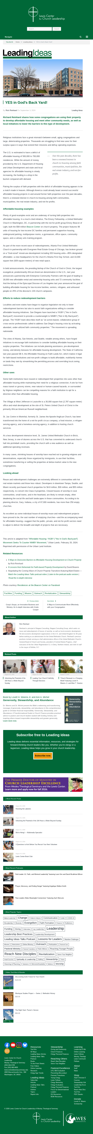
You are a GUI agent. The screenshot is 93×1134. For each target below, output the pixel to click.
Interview (26, 929)
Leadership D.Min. (80, 1049)
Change (22, 917)
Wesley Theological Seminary (14, 1063)
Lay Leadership (38, 929)
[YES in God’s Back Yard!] (43, 78)
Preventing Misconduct (59, 1073)
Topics (33, 1092)
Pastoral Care (64, 944)
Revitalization (51, 593)
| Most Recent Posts (13, 799)
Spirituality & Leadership (25, 959)
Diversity (19, 923)
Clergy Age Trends (37, 1073)
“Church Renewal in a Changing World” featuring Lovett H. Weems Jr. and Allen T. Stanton (71, 680)
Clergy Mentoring (57, 1082)
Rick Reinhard (11, 110)
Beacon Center (33, 227)
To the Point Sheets (37, 1063)
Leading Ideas (77, 110)
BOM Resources (56, 1097)
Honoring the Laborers (23, 809)
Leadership (55, 928)
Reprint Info (35, 1094)
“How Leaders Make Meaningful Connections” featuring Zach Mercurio (39, 898)
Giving (18, 929)
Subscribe (34, 1080)
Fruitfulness (68, 923)
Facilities (8, 593)
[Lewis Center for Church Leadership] (46, 14)
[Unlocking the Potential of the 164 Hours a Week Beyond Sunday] (15, 667)
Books (33, 1061)
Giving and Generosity (58, 1049)
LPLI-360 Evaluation (58, 1071)
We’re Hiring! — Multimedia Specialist (29, 832)
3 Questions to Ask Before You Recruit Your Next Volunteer (36, 844)
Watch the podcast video (27, 574)
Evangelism (30, 922)
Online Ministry (28, 944)
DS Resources (56, 1094)
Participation (53, 944)
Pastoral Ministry (12, 949)
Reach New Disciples (20, 954)
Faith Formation (47, 923)
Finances (59, 923)
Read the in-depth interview (20, 578)
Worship (60, 964)
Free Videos (35, 1066)
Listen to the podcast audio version (63, 574)
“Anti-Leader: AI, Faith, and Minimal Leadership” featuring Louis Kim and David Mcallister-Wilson (48, 874)
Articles (33, 1082)
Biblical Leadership (9, 918)
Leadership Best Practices (18, 934)
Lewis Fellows (56, 1080)
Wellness (50, 964)
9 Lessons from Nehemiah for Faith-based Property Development (36, 567)
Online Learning (36, 1068)
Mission (28, 593)
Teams (63, 959)
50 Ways (34, 1052)
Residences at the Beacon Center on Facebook (38, 585)
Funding (18, 593)
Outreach (38, 593)
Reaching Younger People (61, 949)
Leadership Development (44, 934)
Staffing (40, 959)
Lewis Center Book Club (24, 856)
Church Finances (57, 1052)
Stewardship (64, 593)
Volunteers (26, 964)
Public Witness (42, 949)
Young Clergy (55, 1078)
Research (34, 1071)
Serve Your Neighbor (64, 954)
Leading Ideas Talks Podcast (19, 939)
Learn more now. (10, 721)
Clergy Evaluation (57, 1085)
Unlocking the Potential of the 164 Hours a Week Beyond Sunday (15, 680)
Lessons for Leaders (50, 939)
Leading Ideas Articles (38, 1054)
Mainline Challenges (72, 939)
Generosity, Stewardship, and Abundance (28, 700)
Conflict (62, 918)
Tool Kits (34, 1049)
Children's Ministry (35, 918)
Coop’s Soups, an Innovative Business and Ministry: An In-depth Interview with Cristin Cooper (22, 607)
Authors (33, 1089)
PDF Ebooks (78, 1094)
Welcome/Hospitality (38, 964)
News (76, 1071)
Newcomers (16, 944)
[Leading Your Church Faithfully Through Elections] (43, 667)
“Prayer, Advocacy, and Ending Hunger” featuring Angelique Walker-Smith (40, 886)
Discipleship (8, 923)
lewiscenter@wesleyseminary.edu (16, 1070)
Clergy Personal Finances (60, 1054)
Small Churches (9, 959)
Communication (50, 918)
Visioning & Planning (12, 964)
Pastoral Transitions (29, 949)
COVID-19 (70, 918)
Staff (75, 1068)
